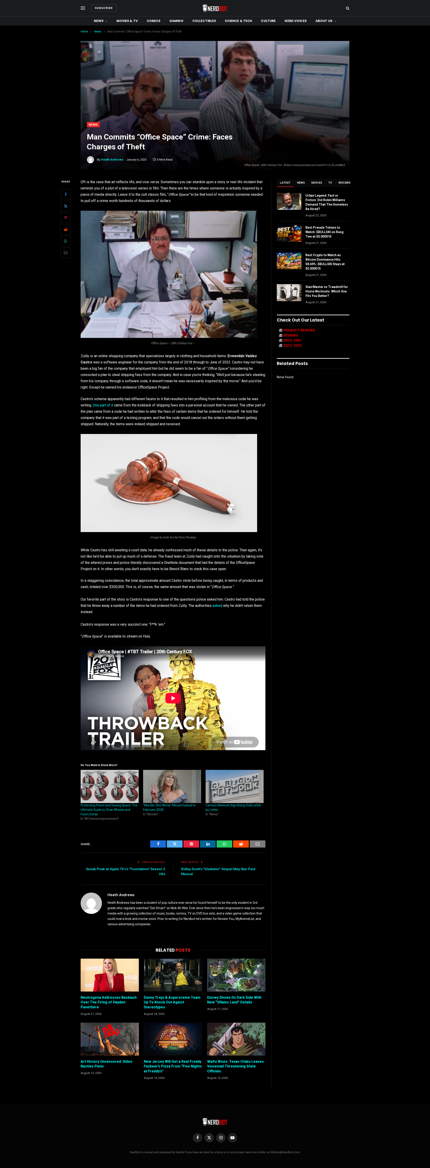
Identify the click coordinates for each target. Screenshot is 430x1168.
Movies (316, 182)
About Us (324, 21)
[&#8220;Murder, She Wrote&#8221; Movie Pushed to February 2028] (172, 786)
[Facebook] (65, 194)
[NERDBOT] (215, 8)
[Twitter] (65, 206)
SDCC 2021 (292, 340)
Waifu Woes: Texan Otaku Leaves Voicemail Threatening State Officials (235, 1066)
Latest (285, 182)
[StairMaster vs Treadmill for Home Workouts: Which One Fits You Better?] (289, 292)
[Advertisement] (215, 88)
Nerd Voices (296, 21)
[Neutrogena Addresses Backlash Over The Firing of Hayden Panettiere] (110, 975)
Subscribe (104, 8)
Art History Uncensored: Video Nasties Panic (106, 1064)
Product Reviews (299, 330)
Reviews (344, 182)
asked (217, 605)
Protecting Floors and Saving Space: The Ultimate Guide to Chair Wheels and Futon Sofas (109, 809)
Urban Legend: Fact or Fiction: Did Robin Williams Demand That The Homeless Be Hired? (326, 202)
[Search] (347, 8)
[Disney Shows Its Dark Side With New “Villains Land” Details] (236, 975)
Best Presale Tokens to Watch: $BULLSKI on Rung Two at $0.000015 (324, 232)
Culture (268, 21)
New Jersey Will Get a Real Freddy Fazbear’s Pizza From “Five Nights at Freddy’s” (173, 1066)
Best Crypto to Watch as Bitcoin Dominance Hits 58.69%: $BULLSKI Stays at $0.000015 (325, 261)
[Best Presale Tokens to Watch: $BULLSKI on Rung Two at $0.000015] (289, 233)
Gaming (176, 21)
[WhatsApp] (65, 241)
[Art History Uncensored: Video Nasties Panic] (110, 1039)
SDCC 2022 (292, 346)
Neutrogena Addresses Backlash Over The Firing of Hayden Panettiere (109, 1002)
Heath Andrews (112, 159)
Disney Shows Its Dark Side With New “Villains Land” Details (234, 1000)
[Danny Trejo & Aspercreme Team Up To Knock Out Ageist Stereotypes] (173, 975)
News (99, 21)
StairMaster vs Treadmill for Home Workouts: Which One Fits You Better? (326, 291)
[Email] (65, 253)
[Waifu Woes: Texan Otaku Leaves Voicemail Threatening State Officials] (236, 1039)
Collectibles (204, 21)
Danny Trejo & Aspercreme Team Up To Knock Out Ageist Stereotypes (172, 1002)
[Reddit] (65, 229)
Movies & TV (127, 21)
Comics (153, 21)
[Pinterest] (65, 218)
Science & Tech (238, 21)
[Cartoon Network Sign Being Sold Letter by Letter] (235, 786)
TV (330, 182)
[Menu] (83, 8)
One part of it (103, 405)
